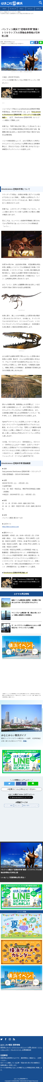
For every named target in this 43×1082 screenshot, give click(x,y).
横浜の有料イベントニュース (30, 805)
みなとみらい (18, 805)
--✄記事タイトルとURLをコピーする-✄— (12, 43)
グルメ (21, 8)
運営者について (5, 1047)
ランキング (13, 8)
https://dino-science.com (10, 526)
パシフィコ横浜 (9, 805)
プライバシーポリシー (19, 1047)
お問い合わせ (32, 1047)
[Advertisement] (21, 20)
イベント (30, 8)
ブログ (4, 8)
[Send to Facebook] (36, 42)
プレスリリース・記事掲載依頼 (21, 1050)
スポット (38, 8)
